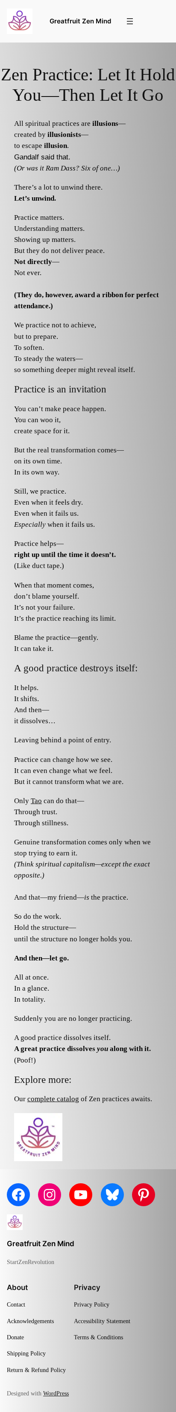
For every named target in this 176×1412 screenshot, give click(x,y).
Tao (36, 801)
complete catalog (53, 1099)
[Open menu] (130, 21)
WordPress (56, 1393)
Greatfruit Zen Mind (80, 21)
